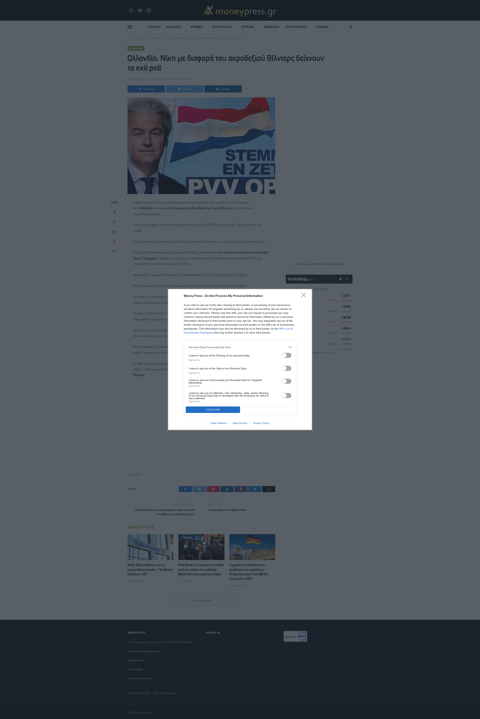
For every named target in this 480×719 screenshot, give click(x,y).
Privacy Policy (261, 423)
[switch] (286, 355)
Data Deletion (219, 423)
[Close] (304, 296)
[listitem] (240, 347)
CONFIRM (213, 409)
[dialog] (240, 359)
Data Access (240, 423)
